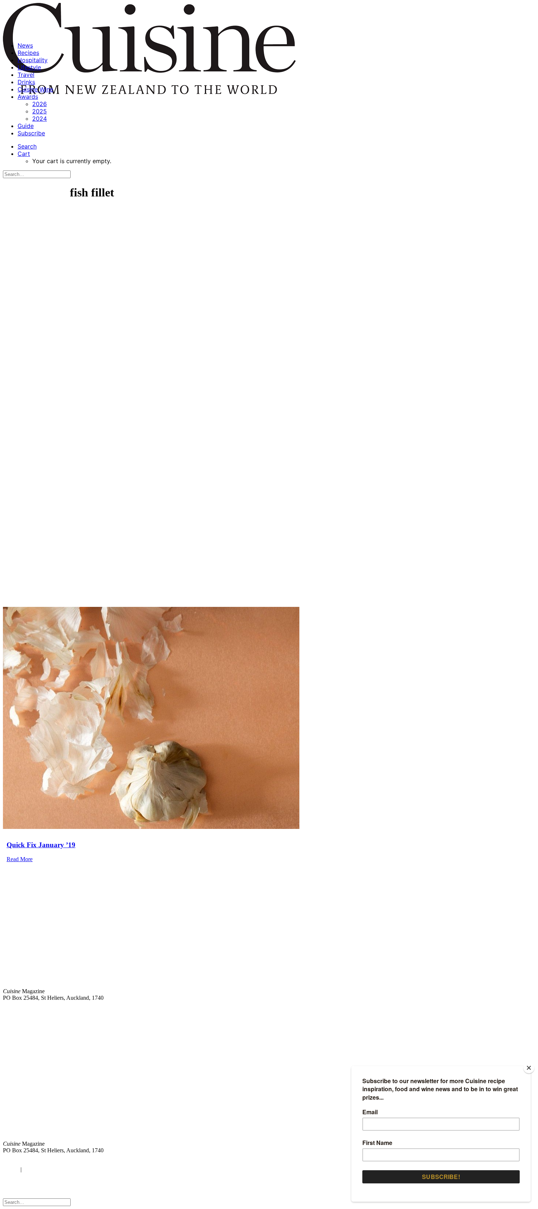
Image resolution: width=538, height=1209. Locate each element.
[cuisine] (159, 1083)
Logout (33, 1169)
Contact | (449, 1010)
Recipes (28, 52)
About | (506, 1010)
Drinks (26, 82)
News (25, 45)
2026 (39, 104)
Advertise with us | (413, 1010)
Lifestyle (29, 67)
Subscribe (31, 133)
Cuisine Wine (35, 89)
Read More (20, 859)
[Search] (37, 174)
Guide (26, 125)
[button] (27, 146)
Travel (26, 74)
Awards (28, 96)
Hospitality (33, 60)
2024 (39, 118)
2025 (39, 111)
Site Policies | (478, 1010)
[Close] (528, 1067)
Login (10, 1169)
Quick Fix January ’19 (41, 845)
